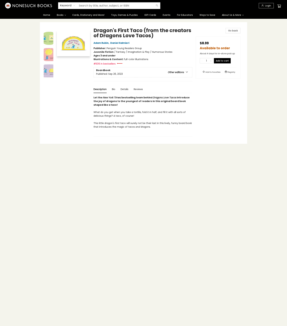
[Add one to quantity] (211, 61)
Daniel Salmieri (119, 43)
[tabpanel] (143, 116)
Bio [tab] (113, 89)
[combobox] (67, 5)
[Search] (157, 5)
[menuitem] (46, 15)
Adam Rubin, (102, 43)
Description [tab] (100, 89)
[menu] (143, 15)
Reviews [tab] (138, 89)
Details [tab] (124, 89)
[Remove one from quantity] (202, 61)
